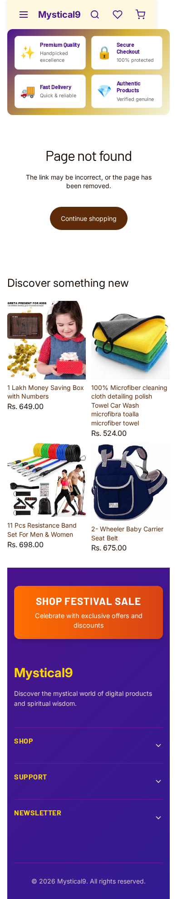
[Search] (94, 14)
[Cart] (140, 14)
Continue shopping (89, 218)
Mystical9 (59, 14)
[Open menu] (24, 14)
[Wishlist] (117, 14)
